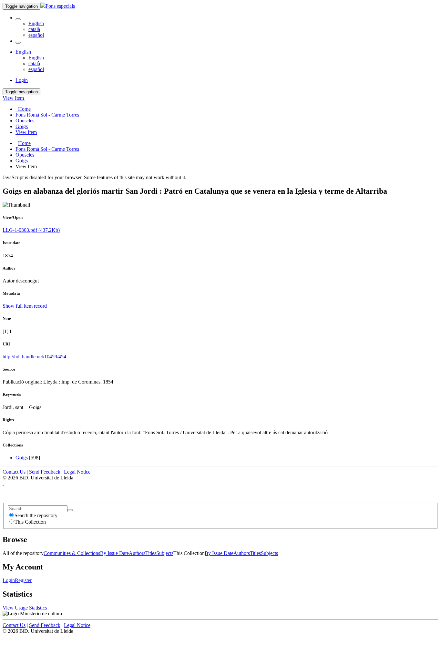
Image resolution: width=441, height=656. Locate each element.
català (34, 29)
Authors (137, 553)
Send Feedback (44, 472)
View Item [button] (14, 98)
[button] (18, 19)
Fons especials (60, 6)
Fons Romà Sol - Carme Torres (47, 149)
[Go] (70, 510)
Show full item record (25, 306)
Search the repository (36, 515)
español (36, 35)
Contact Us (14, 472)
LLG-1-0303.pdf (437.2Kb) (31, 230)
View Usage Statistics (25, 607)
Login (9, 580)
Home (24, 143)
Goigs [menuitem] (21, 126)
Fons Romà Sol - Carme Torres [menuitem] (47, 115)
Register (23, 580)
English (36, 23)
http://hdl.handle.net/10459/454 (34, 356)
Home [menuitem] (23, 109)
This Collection (30, 522)
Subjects (164, 553)
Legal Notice (77, 472)
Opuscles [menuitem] (24, 120)
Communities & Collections (72, 553)
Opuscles (24, 155)
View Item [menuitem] (26, 132)
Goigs (21, 160)
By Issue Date (114, 553)
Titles (150, 553)
